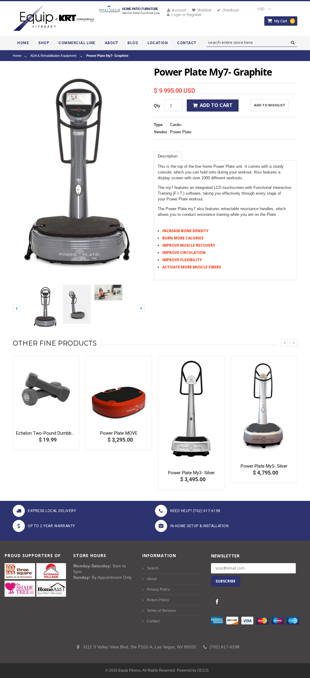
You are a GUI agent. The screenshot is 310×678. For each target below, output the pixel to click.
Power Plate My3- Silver (191, 472)
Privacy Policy (158, 589)
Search (153, 568)
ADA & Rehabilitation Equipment (53, 55)
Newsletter (225, 556)
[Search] (292, 42)
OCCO (202, 670)
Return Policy (158, 600)
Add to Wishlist (269, 105)
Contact (153, 621)
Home (17, 55)
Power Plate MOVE (118, 433)
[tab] (167, 156)
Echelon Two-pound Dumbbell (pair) (46, 433)
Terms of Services (161, 610)
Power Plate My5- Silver (264, 466)
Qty (157, 105)
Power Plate (180, 132)
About (152, 579)
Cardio (175, 124)
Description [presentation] (167, 156)
